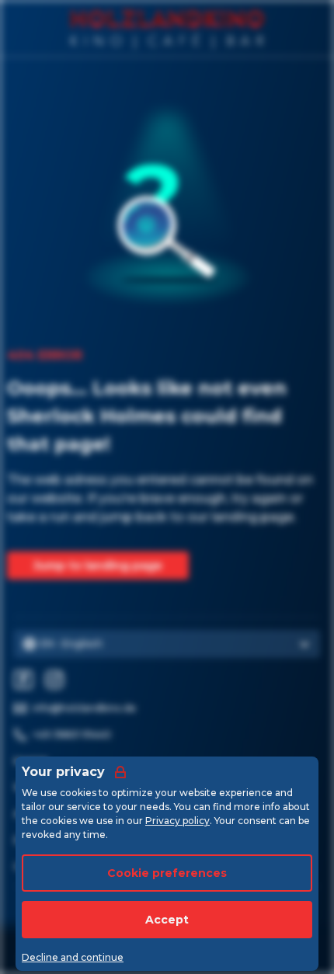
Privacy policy (177, 820)
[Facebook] (23, 679)
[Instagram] (54, 679)
